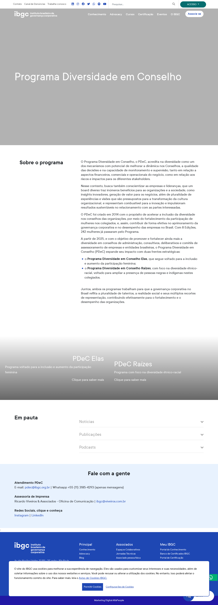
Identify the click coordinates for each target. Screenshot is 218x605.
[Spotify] (99, 4)
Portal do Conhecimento (173, 549)
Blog (81, 557)
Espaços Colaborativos (128, 549)
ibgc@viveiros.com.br (111, 501)
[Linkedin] (72, 4)
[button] (141, 422)
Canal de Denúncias (34, 4)
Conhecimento (87, 549)
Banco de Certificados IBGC (175, 553)
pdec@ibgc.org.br (37, 487)
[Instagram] (77, 4)
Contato (17, 4)
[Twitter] (88, 4)
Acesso (192, 4)
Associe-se (194, 14)
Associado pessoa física (128, 557)
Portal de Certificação (171, 557)
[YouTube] (105, 4)
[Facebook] (83, 4)
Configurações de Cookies (120, 586)
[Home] (35, 14)
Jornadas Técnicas (126, 553)
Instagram (21, 515)
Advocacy (84, 553)
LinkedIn (38, 515)
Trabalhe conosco (57, 4)
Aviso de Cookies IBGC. (93, 578)
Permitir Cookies (92, 586)
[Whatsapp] (93, 4)
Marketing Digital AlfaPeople (109, 600)
